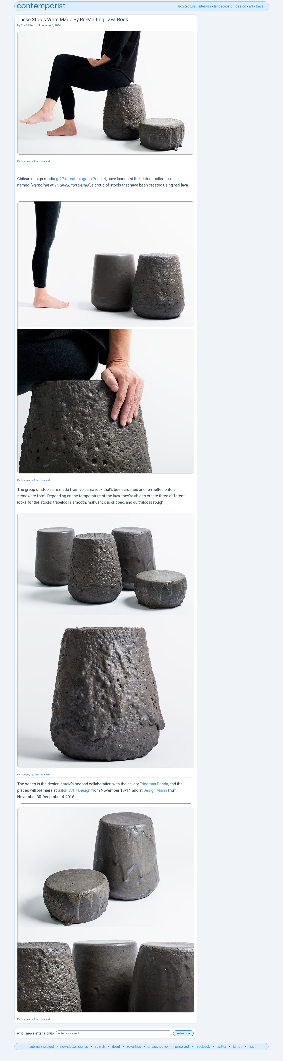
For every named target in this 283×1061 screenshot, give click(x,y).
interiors (204, 6)
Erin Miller (27, 25)
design (240, 6)
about (115, 1046)
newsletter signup (74, 1046)
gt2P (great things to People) (81, 178)
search (100, 1046)
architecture (186, 6)
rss (251, 1046)
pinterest (182, 1046)
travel (260, 6)
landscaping (223, 6)
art (251, 6)
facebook (202, 1046)
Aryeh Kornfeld (42, 161)
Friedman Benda (154, 784)
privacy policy (158, 1046)
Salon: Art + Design (74, 790)
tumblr (238, 1046)
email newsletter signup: (36, 1033)
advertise (133, 1046)
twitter (221, 1046)
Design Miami (155, 790)
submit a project (41, 1046)
